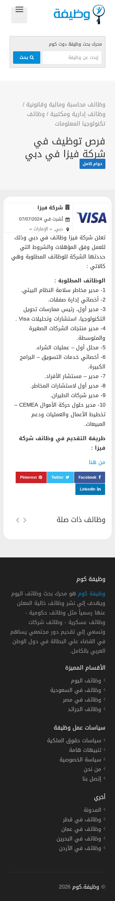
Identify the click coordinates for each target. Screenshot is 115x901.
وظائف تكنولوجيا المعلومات (66, 119)
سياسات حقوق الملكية (74, 741)
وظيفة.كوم (85, 887)
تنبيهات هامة (85, 751)
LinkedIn (87, 489)
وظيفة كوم (91, 593)
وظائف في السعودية (75, 691)
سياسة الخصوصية (80, 760)
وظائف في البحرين (79, 839)
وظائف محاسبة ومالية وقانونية (65, 104)
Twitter (57, 477)
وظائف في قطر (82, 820)
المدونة (92, 811)
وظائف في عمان (81, 830)
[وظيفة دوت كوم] (66, 14)
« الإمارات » (40, 229)
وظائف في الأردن (80, 849)
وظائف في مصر (82, 700)
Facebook (87, 477)
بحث (24, 57)
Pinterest (28, 477)
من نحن (92, 770)
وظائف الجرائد (84, 710)
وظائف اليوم (86, 681)
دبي (59, 229)
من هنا (97, 462)
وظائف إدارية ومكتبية (77, 114)
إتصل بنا (91, 779)
